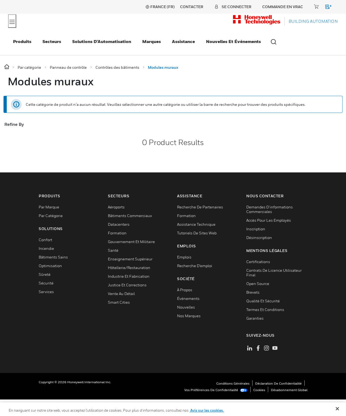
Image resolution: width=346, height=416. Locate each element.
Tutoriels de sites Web (197, 233)
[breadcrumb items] (7, 67)
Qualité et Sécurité (263, 301)
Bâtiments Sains (53, 257)
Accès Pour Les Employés (268, 220)
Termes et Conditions (265, 309)
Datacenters (118, 224)
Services (46, 291)
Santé (113, 250)
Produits (22, 41)
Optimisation (50, 265)
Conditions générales (232, 383)
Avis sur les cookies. (206, 410)
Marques (151, 41)
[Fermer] (337, 409)
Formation (117, 233)
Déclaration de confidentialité (278, 383)
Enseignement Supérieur (130, 259)
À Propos (184, 289)
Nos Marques (189, 315)
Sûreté (45, 274)
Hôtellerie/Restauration (129, 267)
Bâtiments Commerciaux (130, 215)
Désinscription (259, 237)
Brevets (253, 292)
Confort (45, 239)
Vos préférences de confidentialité (211, 390)
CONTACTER (191, 6)
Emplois (184, 257)
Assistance (183, 41)
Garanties (255, 318)
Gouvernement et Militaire (131, 241)
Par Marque (49, 207)
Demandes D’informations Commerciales (269, 209)
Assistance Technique (196, 224)
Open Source (257, 283)
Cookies (259, 390)
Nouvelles (186, 307)
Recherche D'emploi (194, 265)
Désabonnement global (289, 390)
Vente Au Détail (121, 293)
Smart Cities (119, 302)
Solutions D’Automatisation (101, 41)
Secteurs (51, 41)
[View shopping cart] (326, 7)
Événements (188, 298)
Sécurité (46, 283)
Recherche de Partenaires (200, 207)
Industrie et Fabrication (128, 276)
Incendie (46, 248)
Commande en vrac (282, 6)
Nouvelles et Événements (233, 41)
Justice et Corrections (127, 285)
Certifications (258, 261)
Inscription (255, 229)
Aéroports (116, 207)
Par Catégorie (51, 215)
